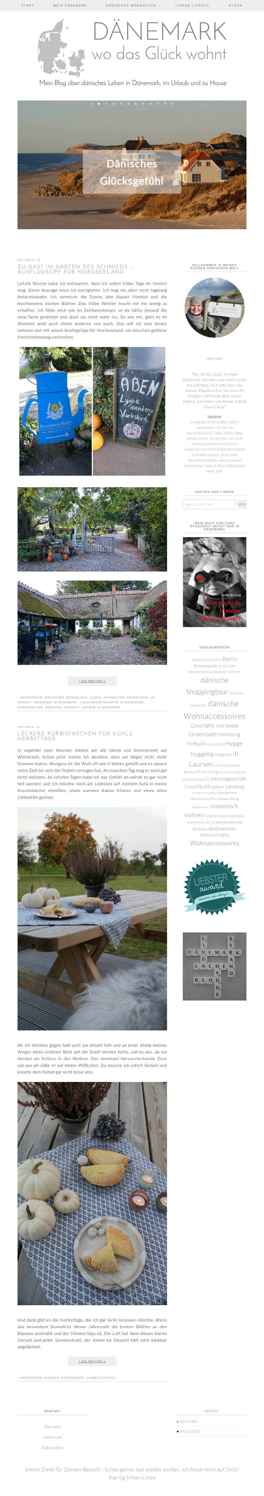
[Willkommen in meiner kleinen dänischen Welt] (214, 308)
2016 (188, 1421)
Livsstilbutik (197, 786)
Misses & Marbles (204, 793)
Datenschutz (52, 1448)
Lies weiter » (92, 681)
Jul (221, 772)
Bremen (224, 666)
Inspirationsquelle (227, 765)
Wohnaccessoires (215, 843)
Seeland (54, 707)
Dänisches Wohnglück (66, 697)
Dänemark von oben (227, 671)
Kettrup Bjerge (235, 772)
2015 (190, 1431)
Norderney (227, 792)
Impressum (52, 1437)
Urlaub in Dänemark (101, 707)
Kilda (186, 779)
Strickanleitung (228, 822)
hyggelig (202, 753)
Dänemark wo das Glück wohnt (132, 55)
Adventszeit (212, 659)
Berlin (229, 659)
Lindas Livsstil (101, 1377)
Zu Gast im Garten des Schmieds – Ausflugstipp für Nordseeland (75, 270)
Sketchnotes (196, 822)
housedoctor (215, 744)
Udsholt (72, 707)
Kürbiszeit (199, 779)
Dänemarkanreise (200, 671)
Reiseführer (200, 807)
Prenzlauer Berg (224, 798)
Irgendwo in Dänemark (55, 702)
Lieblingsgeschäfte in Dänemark (112, 702)
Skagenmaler (236, 815)
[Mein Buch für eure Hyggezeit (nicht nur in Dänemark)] (214, 582)
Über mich (214, 359)
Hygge (234, 743)
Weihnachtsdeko (215, 835)
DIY (233, 666)
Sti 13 (210, 822)
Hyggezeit (223, 754)
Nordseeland (30, 707)
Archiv (211, 1411)
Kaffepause (72, 1377)
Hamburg (229, 734)
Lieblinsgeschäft (227, 779)
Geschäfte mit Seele (214, 726)
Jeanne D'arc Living (200, 772)
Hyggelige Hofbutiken (126, 697)
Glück (96, 697)
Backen (52, 1377)
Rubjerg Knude (215, 815)
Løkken (217, 786)
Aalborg (197, 659)
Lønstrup (235, 786)
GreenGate (203, 734)
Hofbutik (196, 743)
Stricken (200, 829)
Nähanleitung (199, 798)
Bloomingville (206, 666)
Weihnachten (222, 828)
